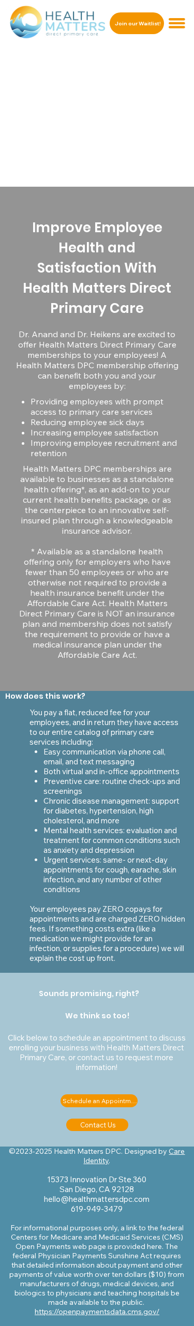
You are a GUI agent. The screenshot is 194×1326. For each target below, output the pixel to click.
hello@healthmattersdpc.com (97, 1199)
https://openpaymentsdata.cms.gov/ (97, 1311)
